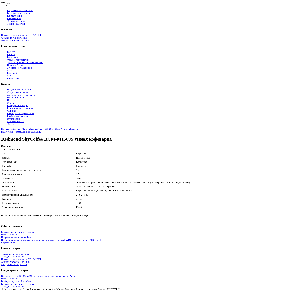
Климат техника (15, 16)
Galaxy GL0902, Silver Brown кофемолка (58, 129)
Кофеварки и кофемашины (20, 113)
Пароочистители (15, 97)
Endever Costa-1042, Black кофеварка (19, 129)
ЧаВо (9, 70)
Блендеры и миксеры (17, 105)
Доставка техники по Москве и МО (25, 62)
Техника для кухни (16, 24)
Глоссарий (12, 73)
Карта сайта (13, 78)
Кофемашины (14, 18)
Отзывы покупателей (18, 60)
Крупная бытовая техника (20, 10)
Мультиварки (13, 119)
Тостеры (11, 124)
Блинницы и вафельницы (20, 108)
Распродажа (13, 57)
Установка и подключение (20, 67)
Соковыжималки (15, 121)
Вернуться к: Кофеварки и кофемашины (21, 131)
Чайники (11, 111)
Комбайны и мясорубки (19, 116)
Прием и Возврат (15, 65)
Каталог (11, 54)
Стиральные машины (18, 92)
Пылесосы (12, 100)
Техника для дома (16, 21)
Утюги (10, 103)
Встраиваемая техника (18, 13)
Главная (11, 52)
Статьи (10, 75)
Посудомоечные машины (19, 89)
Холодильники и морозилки (21, 95)
